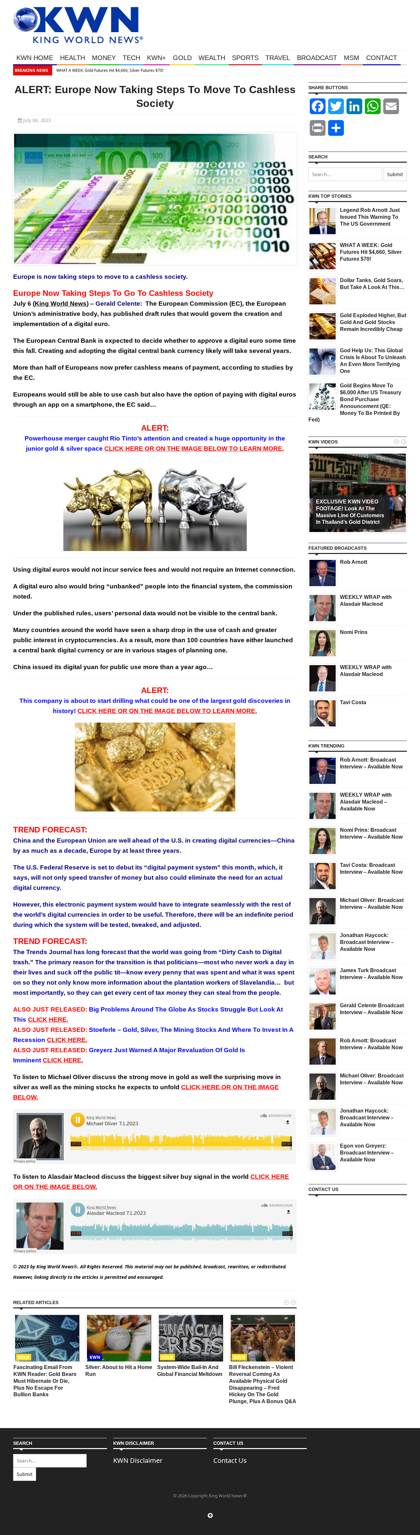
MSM (351, 57)
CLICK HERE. (48, 1019)
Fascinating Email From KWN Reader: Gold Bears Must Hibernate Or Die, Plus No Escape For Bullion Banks (44, 1380)
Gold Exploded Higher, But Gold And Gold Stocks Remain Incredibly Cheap (373, 322)
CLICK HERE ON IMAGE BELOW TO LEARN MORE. (194, 448)
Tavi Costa (353, 702)
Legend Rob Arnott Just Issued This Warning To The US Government (370, 217)
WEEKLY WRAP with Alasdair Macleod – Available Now (366, 801)
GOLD (182, 57)
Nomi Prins (354, 632)
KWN (95, 1357)
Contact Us (230, 1460)
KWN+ (156, 57)
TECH (131, 57)
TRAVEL (277, 57)
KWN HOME (34, 57)
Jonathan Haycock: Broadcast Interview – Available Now (367, 942)
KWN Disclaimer (137, 1460)
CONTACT (381, 57)
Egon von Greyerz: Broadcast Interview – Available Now (367, 1152)
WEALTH (212, 57)
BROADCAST (317, 57)
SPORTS (245, 57)
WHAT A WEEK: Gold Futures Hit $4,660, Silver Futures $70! (109, 70)
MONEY (104, 57)
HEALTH (72, 57)
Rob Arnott (353, 562)
